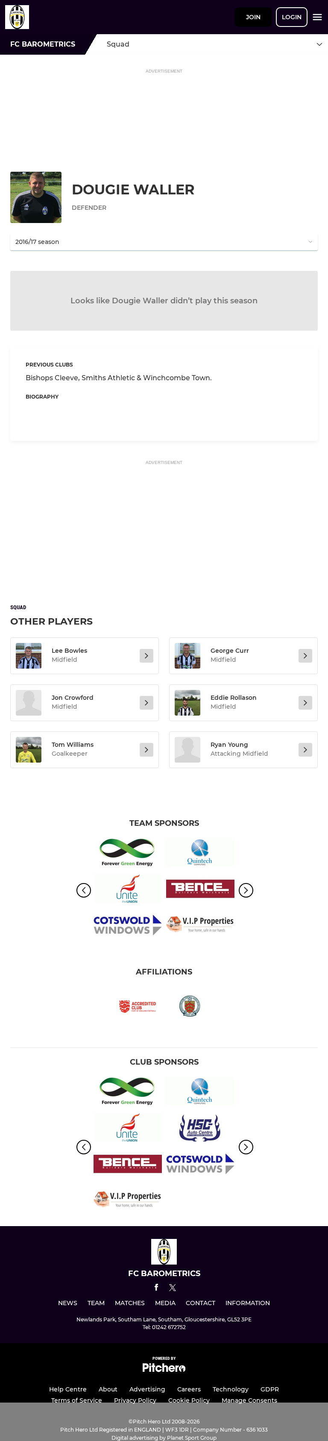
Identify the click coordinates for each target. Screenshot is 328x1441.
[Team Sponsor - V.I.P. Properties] (200, 926)
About (108, 1389)
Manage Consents (249, 1400)
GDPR (270, 1389)
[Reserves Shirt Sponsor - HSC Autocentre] (200, 1129)
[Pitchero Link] (164, 1370)
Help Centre (68, 1389)
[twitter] (172, 1289)
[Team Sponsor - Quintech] (200, 854)
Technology (231, 1389)
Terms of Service (76, 1400)
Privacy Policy (135, 1400)
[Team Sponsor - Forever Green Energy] (128, 854)
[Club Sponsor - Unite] (128, 890)
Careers (189, 1389)
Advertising (147, 1389)
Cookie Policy (189, 1400)
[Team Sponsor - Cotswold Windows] (128, 926)
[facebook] (156, 1288)
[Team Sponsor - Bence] (200, 890)
